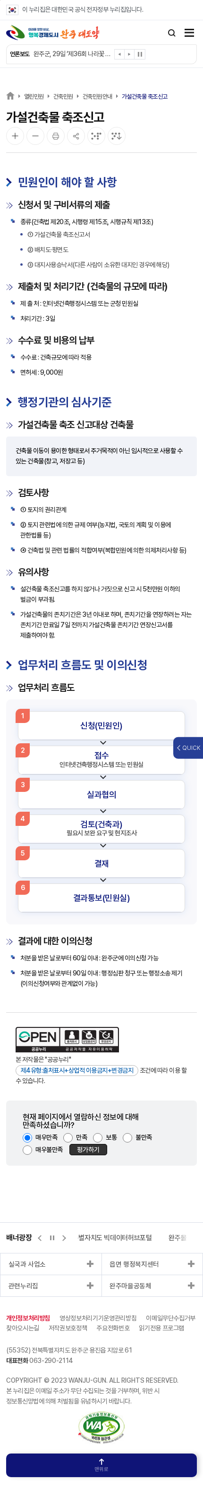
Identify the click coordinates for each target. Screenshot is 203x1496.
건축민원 (63, 96)
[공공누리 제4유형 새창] (67, 1039)
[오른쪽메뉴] (189, 33)
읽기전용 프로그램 (161, 1328)
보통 (111, 1137)
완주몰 (177, 1238)
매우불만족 (49, 1149)
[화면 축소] (35, 136)
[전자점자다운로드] (117, 136)
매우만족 (46, 1137)
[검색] (171, 33)
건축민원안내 (97, 96)
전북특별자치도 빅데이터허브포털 (106, 1238)
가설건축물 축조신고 (145, 96)
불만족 (143, 1137)
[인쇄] (56, 136)
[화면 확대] (15, 136)
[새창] (101, 1416)
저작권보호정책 (68, 1328)
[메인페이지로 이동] (53, 32)
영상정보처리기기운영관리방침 (97, 1318)
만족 (81, 1137)
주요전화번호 (112, 1328)
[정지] (140, 54)
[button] (120, 56)
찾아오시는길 (22, 1328)
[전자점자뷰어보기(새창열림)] (96, 136)
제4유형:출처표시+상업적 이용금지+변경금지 (77, 1070)
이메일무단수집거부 (170, 1318)
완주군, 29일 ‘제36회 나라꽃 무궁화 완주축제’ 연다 (73, 54)
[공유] (76, 136)
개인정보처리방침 (28, 1318)
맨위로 (101, 1469)
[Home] (10, 96)
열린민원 (34, 96)
